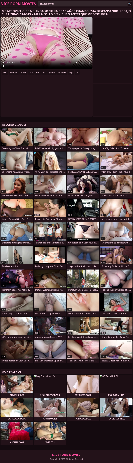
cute (31, 72)
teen (5, 72)
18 (77, 72)
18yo (71, 72)
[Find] (130, 4)
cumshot (62, 72)
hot (44, 72)
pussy (23, 72)
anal (37, 72)
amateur (14, 72)
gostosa (52, 72)
